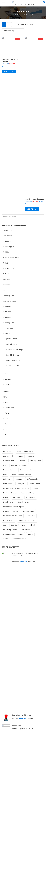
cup (4, 465)
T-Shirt (5, 539)
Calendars (7, 274)
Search (42, 217)
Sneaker (8, 424)
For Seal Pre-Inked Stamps (21, 474)
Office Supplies (9, 247)
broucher (31, 456)
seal (4, 525)
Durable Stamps (9, 470)
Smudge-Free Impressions (13, 534)
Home (14, 14)
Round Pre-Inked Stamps (12, 516)
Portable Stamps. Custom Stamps (16, 488)
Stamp (7, 333)
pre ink (5, 497)
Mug (6, 402)
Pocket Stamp (13, 365)
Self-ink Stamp (12, 344)
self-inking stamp (10, 530)
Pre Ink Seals (30, 497)
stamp (30, 534)
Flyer (6, 374)
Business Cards (8, 268)
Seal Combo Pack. (18, 525)
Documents (7, 236)
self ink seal (26, 530)
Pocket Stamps (35, 484)
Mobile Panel (9, 408)
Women (8, 435)
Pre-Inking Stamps (28, 493)
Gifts (5, 397)
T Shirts (6, 252)
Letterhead (9, 328)
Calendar (6, 391)
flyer (5, 474)
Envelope (8, 385)
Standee (8, 317)
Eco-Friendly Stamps (28, 470)
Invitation (6, 479)
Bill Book (8, 312)
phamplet (20, 484)
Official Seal (7, 484)
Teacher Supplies (19, 539)
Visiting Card (9, 323)
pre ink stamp (8, 502)
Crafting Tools (35, 461)
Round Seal (31, 516)
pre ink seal (17, 497)
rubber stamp (8, 520)
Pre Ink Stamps (23, 502)
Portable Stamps (12, 355)
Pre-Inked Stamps (13, 360)
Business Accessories (11, 258)
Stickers (8, 379)
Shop (21, 14)
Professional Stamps (11, 511)
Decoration (7, 285)
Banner (20, 456)
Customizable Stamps (14, 350)
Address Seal (8, 456)
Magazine (18, 479)
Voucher (8, 306)
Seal (4, 290)
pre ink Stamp (11, 339)
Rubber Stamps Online (27, 520)
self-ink (32, 525)
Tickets (6, 263)
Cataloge (6, 279)
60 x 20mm (7, 451)
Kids (6, 418)
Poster (36, 488)
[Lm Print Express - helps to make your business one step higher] (23, 3)
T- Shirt (7, 429)
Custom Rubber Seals (19, 465)
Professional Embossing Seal (13, 507)
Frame (7, 413)
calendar (22, 461)
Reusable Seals (28, 511)
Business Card (8, 461)
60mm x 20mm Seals (25, 451)
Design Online (8, 230)
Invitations (7, 241)
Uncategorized (8, 296)
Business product (9, 301)
